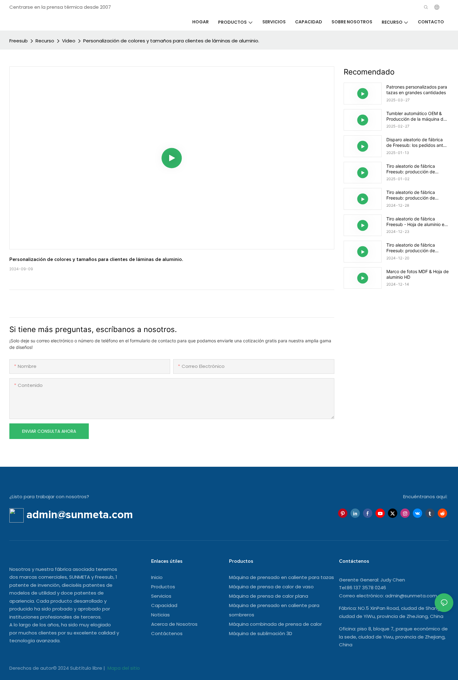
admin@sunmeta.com (411, 595)
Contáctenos (167, 633)
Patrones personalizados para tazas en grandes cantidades (416, 89)
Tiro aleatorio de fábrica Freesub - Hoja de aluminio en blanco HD (416, 221)
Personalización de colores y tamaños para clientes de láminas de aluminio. (171, 40)
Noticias (160, 614)
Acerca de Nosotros (174, 624)
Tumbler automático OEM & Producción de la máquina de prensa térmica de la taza (416, 116)
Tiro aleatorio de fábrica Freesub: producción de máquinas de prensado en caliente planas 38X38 (412, 169)
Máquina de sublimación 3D (260, 633)
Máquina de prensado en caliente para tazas (281, 577)
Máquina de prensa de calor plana (268, 596)
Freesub (18, 40)
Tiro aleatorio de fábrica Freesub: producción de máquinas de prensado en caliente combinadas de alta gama (415, 247)
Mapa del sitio (123, 668)
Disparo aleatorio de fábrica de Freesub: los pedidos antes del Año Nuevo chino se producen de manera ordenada (417, 142)
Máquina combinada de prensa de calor (275, 624)
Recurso (45, 40)
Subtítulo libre (86, 668)
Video (68, 40)
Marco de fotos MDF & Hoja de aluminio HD (417, 274)
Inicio (157, 577)
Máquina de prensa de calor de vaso (271, 586)
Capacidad (164, 605)
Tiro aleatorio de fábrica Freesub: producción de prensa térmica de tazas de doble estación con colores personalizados (414, 195)
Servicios (161, 596)
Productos (163, 586)
